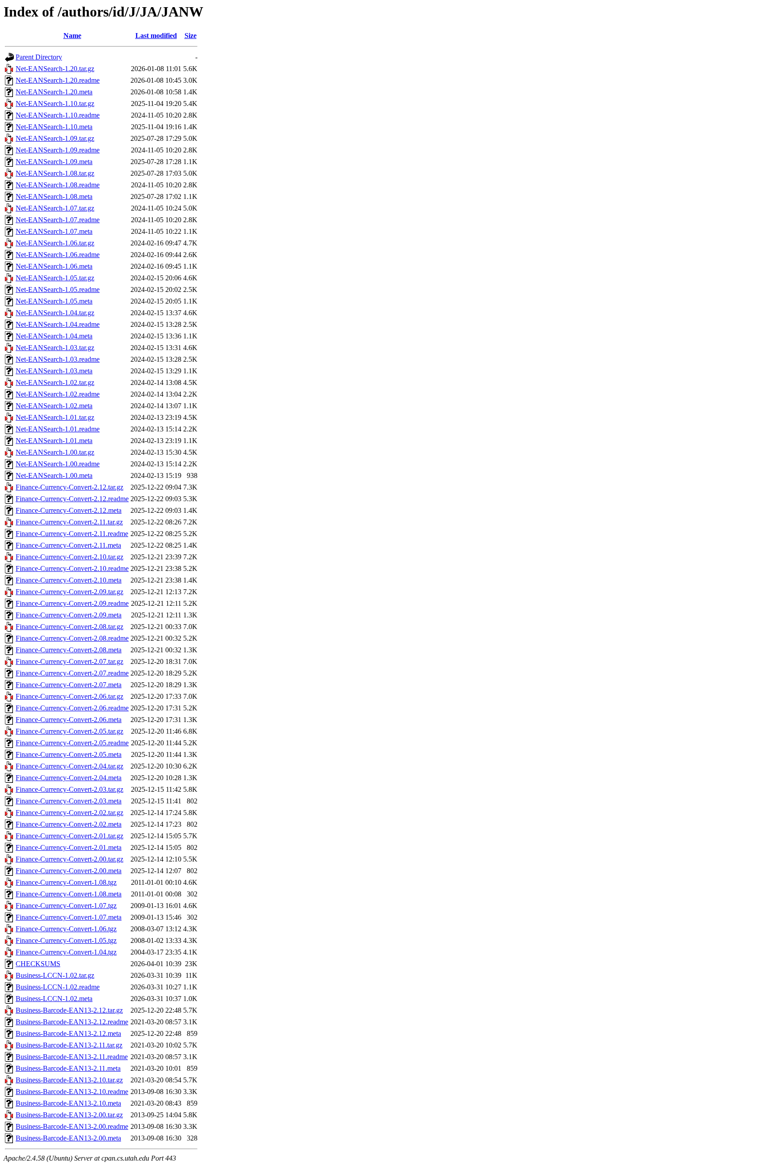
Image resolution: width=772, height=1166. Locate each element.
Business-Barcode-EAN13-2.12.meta (68, 1033)
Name (72, 35)
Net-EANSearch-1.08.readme (58, 185)
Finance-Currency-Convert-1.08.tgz (66, 882)
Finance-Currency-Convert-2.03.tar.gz (69, 789)
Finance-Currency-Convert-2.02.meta (69, 824)
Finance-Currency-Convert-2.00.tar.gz (69, 859)
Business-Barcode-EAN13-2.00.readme (72, 1126)
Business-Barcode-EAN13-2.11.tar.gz (69, 1045)
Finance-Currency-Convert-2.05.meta (69, 754)
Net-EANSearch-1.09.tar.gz (55, 138)
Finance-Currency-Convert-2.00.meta (69, 870)
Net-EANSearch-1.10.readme (58, 115)
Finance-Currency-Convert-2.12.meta (69, 510)
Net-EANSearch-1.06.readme (58, 254)
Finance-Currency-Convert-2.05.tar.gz (69, 731)
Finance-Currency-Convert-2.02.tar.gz (69, 812)
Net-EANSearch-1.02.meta (54, 406)
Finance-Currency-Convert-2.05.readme (72, 743)
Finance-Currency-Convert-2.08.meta (69, 650)
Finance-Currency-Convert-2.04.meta (69, 778)
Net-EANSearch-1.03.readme (58, 359)
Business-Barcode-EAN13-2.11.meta (68, 1068)
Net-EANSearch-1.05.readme (58, 289)
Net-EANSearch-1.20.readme (58, 80)
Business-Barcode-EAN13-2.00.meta (68, 1138)
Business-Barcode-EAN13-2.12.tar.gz (69, 1010)
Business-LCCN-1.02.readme (58, 987)
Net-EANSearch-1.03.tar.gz (55, 347)
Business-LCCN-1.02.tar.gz (55, 975)
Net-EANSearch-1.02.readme (58, 394)
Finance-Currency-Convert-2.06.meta (69, 719)
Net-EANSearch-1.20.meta (54, 92)
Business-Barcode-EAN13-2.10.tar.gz (69, 1080)
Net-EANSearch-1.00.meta (54, 475)
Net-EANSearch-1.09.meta (54, 161)
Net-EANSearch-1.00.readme (58, 464)
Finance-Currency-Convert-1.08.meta (69, 894)
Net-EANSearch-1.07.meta (54, 231)
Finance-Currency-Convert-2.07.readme (72, 673)
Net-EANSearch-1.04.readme (58, 324)
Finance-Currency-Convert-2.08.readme (72, 638)
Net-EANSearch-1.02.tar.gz (55, 382)
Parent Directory (39, 57)
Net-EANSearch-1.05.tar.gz (55, 278)
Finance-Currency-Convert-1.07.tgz (66, 905)
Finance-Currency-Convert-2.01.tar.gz (69, 836)
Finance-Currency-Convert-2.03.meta (69, 801)
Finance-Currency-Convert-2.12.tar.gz (69, 487)
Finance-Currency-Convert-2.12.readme (72, 499)
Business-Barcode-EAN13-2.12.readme (72, 1022)
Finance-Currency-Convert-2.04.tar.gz (69, 766)
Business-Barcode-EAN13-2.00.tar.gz (69, 1115)
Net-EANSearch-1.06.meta (54, 266)
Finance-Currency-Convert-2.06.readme (72, 708)
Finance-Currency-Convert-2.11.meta (68, 545)
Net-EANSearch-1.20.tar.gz (55, 68)
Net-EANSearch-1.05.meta (54, 301)
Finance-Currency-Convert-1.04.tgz (66, 952)
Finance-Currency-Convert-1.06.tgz (66, 929)
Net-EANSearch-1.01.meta (54, 440)
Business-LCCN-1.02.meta (54, 998)
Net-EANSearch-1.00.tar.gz (55, 452)
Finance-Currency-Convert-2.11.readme (72, 533)
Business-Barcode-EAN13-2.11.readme (72, 1056)
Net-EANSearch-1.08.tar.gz (55, 173)
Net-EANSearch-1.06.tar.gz (55, 243)
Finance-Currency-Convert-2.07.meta (69, 685)
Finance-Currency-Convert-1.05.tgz (66, 940)
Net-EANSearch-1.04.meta (54, 336)
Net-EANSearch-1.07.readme (58, 220)
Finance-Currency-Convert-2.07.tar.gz (69, 661)
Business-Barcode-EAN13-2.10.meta (68, 1103)
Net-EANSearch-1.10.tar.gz (55, 103)
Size (191, 35)
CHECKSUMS (38, 963)
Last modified (156, 35)
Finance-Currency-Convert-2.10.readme (72, 568)
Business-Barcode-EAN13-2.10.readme (72, 1091)
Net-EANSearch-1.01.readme (58, 429)
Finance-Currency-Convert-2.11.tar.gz (69, 522)
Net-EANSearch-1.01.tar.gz (55, 417)
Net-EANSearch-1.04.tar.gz (55, 313)
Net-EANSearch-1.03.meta (54, 371)
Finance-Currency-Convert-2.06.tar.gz (69, 696)
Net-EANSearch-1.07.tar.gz (55, 208)
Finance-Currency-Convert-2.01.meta (69, 847)
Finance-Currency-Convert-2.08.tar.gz (69, 626)
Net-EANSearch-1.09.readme (58, 150)
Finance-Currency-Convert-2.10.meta (69, 580)
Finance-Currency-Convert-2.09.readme (72, 603)
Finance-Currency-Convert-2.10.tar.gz (69, 557)
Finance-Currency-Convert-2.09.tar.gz (69, 592)
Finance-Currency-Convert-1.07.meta (69, 917)
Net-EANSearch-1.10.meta (54, 127)
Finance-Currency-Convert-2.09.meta (69, 615)
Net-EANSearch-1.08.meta (54, 196)
